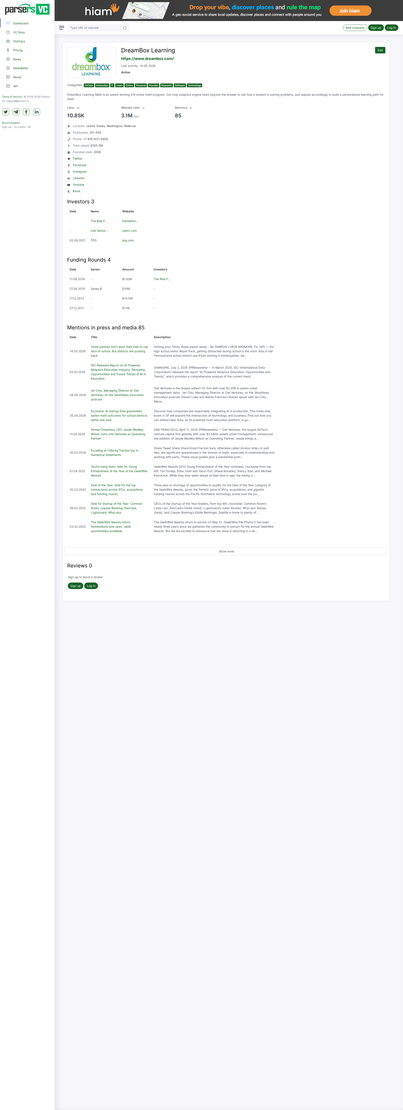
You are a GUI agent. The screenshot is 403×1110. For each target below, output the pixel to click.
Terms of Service (12, 96)
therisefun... (130, 221)
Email (76, 191)
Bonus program (11, 122)
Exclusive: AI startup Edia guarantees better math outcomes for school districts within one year (119, 415)
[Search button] (125, 27)
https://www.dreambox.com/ (147, 58)
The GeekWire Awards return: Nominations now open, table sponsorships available (111, 526)
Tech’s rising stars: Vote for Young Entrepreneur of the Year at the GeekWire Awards (119, 471)
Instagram (80, 171)
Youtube (78, 184)
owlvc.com (129, 230)
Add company (355, 27)
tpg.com (128, 240)
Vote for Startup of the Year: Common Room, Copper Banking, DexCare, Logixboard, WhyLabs (116, 508)
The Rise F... (99, 221)
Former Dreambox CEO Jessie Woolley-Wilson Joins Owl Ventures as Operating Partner (118, 434)
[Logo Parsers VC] (27, 9)
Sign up (376, 27)
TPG (94, 240)
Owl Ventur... (99, 230)
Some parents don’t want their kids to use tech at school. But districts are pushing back (119, 351)
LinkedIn (79, 178)
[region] (27, 555)
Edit (380, 50)
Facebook (79, 165)
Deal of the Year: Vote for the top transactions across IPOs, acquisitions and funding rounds (117, 489)
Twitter (77, 158)
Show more (226, 551)
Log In (391, 27)
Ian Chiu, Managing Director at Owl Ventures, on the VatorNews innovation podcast (117, 395)
